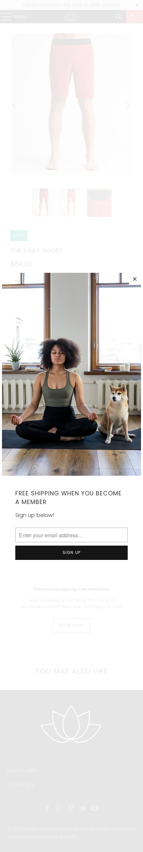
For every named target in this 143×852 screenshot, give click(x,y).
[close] (135, 279)
